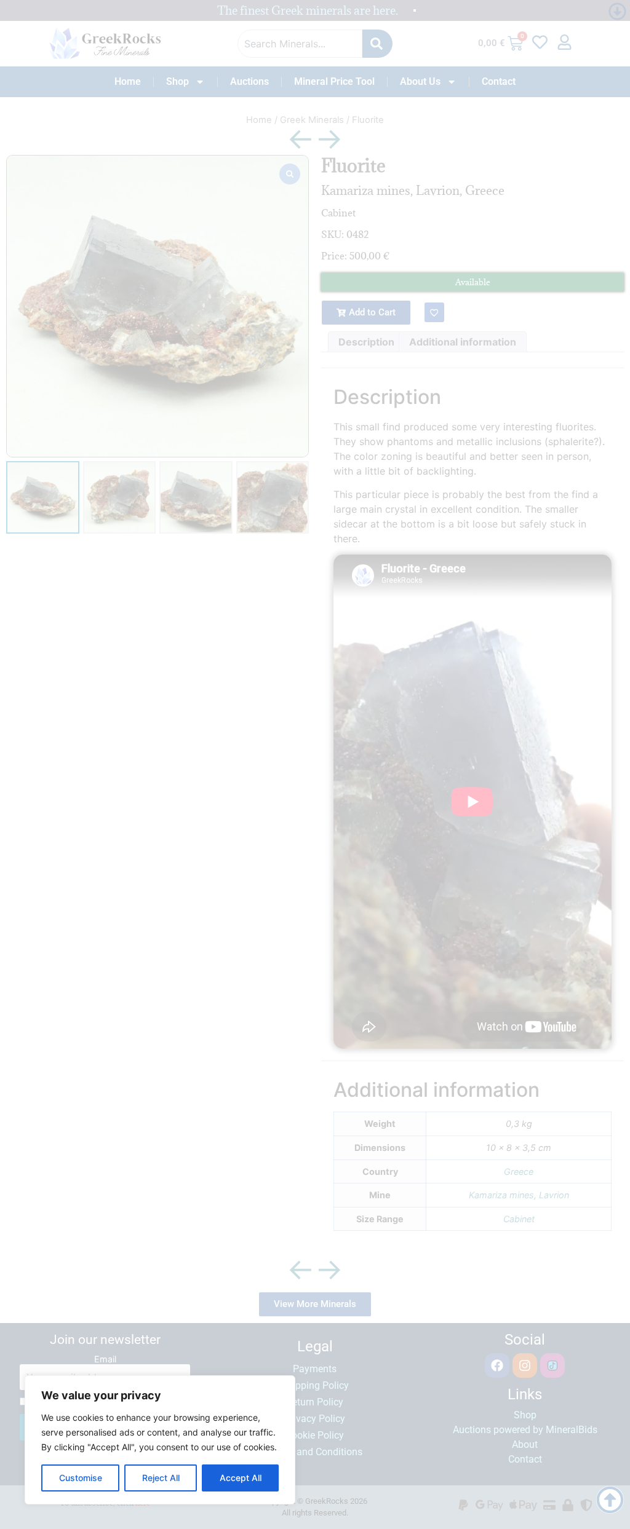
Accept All (240, 1477)
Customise (80, 1477)
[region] (160, 1439)
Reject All (161, 1477)
